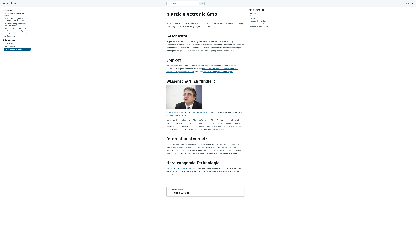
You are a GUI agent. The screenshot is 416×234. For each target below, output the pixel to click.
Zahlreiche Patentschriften (177, 168)
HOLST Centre (209, 153)
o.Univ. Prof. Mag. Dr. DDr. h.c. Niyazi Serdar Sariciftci (187, 112)
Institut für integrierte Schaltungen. (218, 72)
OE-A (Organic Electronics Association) (220, 147)
